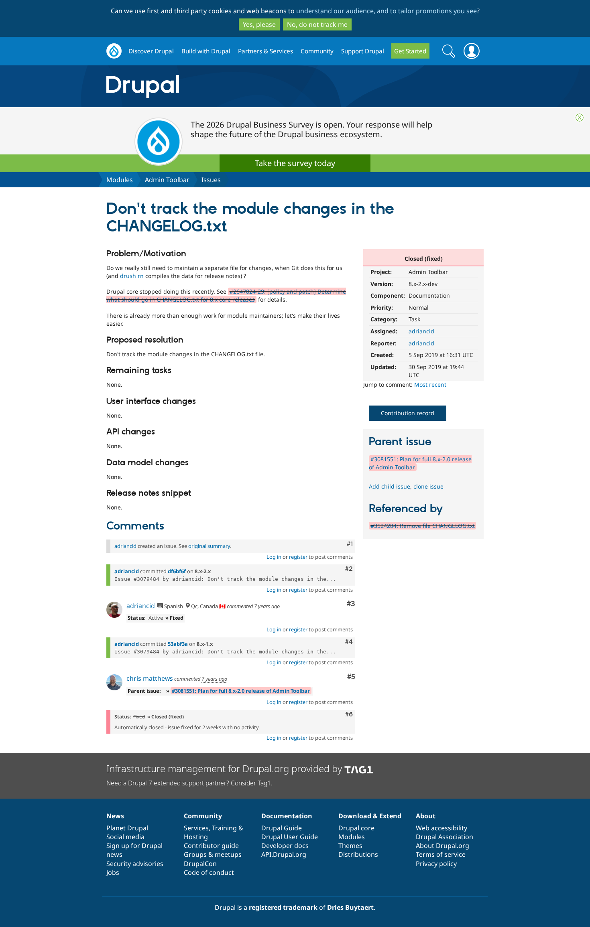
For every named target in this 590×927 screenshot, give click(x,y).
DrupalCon (200, 863)
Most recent (430, 384)
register (298, 556)
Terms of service (441, 854)
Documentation (286, 815)
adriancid (421, 331)
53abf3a (178, 643)
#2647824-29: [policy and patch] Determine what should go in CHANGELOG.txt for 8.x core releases (226, 295)
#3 (351, 604)
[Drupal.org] (214, 86)
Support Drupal (362, 51)
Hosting (196, 836)
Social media (125, 836)
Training (224, 828)
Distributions (358, 854)
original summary (209, 546)
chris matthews (149, 678)
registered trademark (283, 907)
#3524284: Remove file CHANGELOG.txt (422, 525)
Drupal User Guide (289, 836)
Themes (350, 845)
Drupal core (356, 828)
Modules (119, 179)
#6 (349, 714)
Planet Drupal (127, 828)
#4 (349, 642)
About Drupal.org (442, 845)
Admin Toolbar (167, 179)
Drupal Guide (281, 828)
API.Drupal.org (283, 854)
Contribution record (407, 413)
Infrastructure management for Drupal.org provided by (225, 768)
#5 (351, 677)
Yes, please (259, 24)
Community (317, 51)
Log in (274, 556)
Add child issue (389, 486)
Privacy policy (436, 863)
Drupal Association (444, 836)
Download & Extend (369, 815)
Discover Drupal (151, 51)
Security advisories (134, 863)
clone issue (428, 486)
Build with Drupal (205, 51)
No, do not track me (317, 24)
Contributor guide (211, 845)
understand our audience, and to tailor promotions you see (386, 10)
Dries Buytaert (350, 907)
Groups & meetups (213, 854)
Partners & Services (265, 51)
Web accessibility (441, 828)
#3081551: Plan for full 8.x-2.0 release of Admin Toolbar (241, 690)
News (115, 815)
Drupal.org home (114, 51)
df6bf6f (177, 571)
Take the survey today (295, 163)
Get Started (410, 51)
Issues (211, 179)
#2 (349, 569)
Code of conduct (209, 872)
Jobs (112, 872)
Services (196, 828)
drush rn (132, 276)
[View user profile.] (114, 610)
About (425, 815)
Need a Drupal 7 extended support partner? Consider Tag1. (189, 783)
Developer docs (285, 845)
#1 (350, 544)
